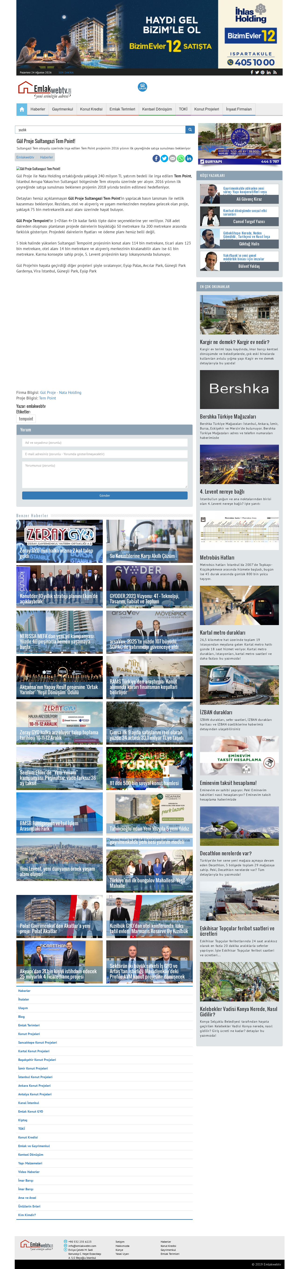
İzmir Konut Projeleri (33, 1068)
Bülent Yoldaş (249, 266)
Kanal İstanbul (28, 1103)
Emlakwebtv (25, 157)
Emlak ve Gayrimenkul (34, 1146)
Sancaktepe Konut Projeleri (37, 1042)
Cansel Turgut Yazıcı (249, 221)
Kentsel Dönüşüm (30, 1154)
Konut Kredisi (28, 1137)
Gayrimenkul (168, 1250)
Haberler (46, 157)
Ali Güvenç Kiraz (249, 199)
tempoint (26, 419)
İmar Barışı (25, 1180)
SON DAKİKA (66, 72)
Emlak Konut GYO (30, 1111)
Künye (119, 1250)
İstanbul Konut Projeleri (35, 1077)
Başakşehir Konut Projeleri (37, 1060)
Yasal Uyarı (122, 1253)
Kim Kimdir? (27, 1215)
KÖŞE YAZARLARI (212, 175)
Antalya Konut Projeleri (35, 1094)
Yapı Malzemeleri (30, 1163)
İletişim (120, 1241)
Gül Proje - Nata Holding (60, 392)
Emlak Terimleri (29, 1025)
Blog (21, 1017)
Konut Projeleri (29, 1034)
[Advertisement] (104, 337)
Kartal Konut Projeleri (34, 1051)
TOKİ (21, 1129)
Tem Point (47, 398)
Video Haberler (28, 1172)
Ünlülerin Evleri (29, 1206)
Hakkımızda (122, 1246)
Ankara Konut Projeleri (34, 1085)
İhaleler (23, 999)
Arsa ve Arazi (27, 1198)
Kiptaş (22, 1120)
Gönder (105, 495)
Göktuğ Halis (249, 244)
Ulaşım (23, 1008)
